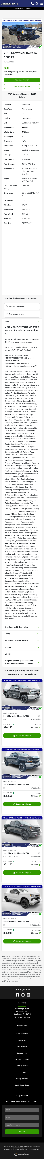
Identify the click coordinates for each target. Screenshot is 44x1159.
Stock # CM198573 (9, 919)
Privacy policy (22, 1066)
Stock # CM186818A (10, 713)
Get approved (22, 1053)
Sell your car (22, 1046)
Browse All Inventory (22, 80)
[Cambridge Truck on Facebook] (16, 994)
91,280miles (36, 719)
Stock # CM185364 (9, 782)
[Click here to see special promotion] (22, 9)
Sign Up (22, 1131)
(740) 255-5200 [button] (24, 1017)
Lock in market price (23, 735)
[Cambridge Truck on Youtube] (22, 994)
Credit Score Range (22, 1085)
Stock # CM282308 (9, 850)
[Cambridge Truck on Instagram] (27, 994)
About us (22, 1040)
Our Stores (22, 1072)
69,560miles (36, 788)
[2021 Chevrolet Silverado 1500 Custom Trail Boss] (22, 831)
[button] (32, 3)
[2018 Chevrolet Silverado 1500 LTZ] (22, 694)
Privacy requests (22, 1079)
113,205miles (35, 925)
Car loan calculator (22, 1059)
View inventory (22, 1033)
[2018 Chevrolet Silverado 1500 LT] (22, 763)
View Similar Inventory (22, 86)
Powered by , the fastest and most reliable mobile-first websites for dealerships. (22, 1148)
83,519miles (36, 856)
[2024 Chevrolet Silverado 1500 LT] (22, 900)
